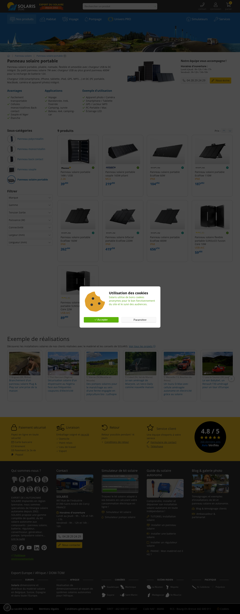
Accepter (102, 319)
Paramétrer (140, 319)
